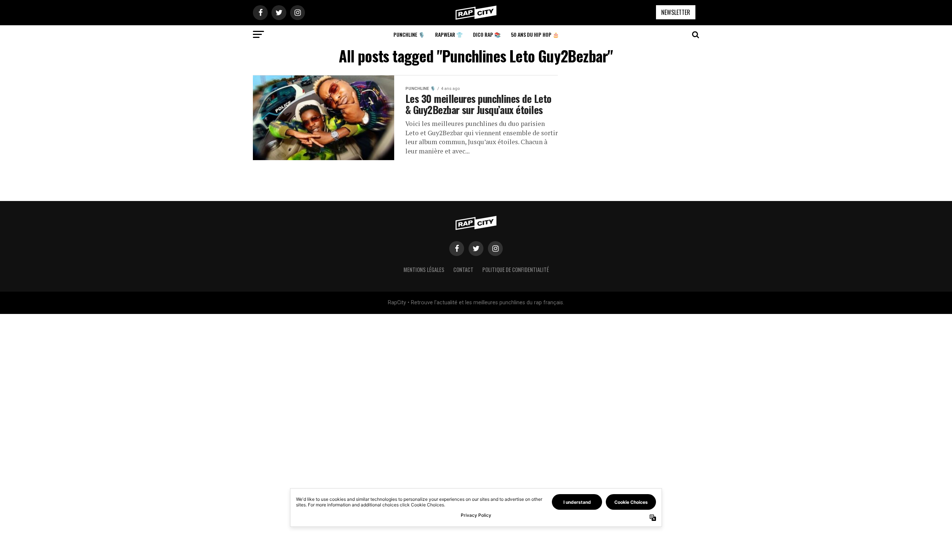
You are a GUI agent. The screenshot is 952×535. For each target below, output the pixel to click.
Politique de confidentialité (515, 269)
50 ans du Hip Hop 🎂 (535, 34)
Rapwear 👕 (449, 34)
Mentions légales (423, 269)
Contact (463, 269)
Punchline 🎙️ (409, 34)
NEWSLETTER (675, 12)
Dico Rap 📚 (487, 34)
